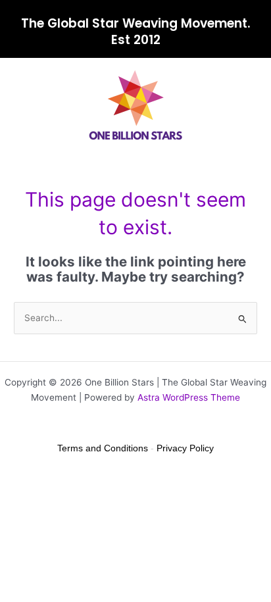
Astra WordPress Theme (188, 397)
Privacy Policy (185, 448)
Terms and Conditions (102, 448)
